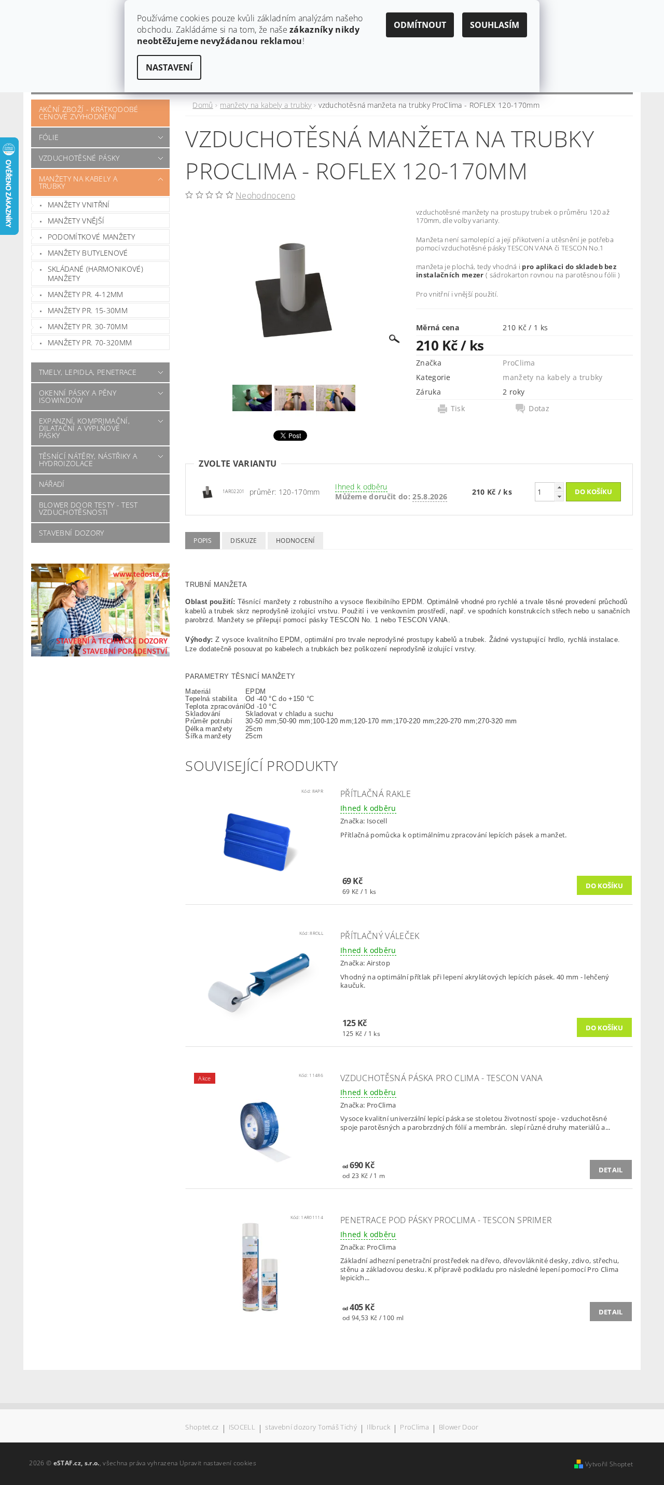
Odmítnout (420, 25)
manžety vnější (76, 221)
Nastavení (169, 67)
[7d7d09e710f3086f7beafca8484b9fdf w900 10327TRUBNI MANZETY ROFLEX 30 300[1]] (207, 491)
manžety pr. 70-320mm (90, 342)
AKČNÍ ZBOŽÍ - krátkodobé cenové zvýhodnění (89, 112)
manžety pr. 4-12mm (85, 294)
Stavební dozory (71, 533)
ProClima (519, 363)
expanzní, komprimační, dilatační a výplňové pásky (84, 428)
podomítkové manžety (91, 237)
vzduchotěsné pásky (79, 158)
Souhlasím (494, 25)
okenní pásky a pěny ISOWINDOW (77, 396)
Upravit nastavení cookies (217, 1463)
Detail (611, 1169)
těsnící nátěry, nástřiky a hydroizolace (88, 459)
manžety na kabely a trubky (78, 182)
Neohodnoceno (265, 195)
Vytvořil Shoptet (609, 1464)
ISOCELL (242, 1428)
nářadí (52, 484)
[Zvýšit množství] (559, 487)
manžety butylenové (88, 253)
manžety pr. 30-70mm (88, 326)
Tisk (458, 408)
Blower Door (459, 1428)
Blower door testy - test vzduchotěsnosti (88, 508)
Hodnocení (295, 540)
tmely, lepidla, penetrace (88, 372)
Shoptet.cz (201, 1428)
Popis (202, 540)
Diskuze (243, 540)
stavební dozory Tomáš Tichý (311, 1428)
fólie (49, 137)
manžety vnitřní (79, 204)
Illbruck (378, 1428)
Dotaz (539, 408)
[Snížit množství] (559, 496)
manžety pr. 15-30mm (88, 310)
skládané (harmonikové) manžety (95, 273)
